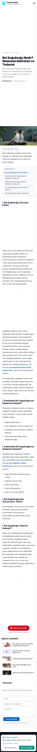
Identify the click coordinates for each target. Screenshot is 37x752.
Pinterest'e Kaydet (20, 628)
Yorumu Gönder (11, 719)
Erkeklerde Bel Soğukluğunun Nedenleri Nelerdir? (16, 177)
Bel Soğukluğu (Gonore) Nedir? (16, 172)
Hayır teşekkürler (10, 748)
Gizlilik (16, 743)
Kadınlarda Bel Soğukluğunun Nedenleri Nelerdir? (16, 183)
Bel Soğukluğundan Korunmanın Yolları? (16, 189)
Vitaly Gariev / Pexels (12, 148)
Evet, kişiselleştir (26, 748)
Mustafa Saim (7, 81)
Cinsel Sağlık (15, 52)
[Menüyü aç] (34, 3)
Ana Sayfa (6, 52)
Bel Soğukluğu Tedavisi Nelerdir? (17, 193)
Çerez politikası (7, 743)
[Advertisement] (18, 26)
